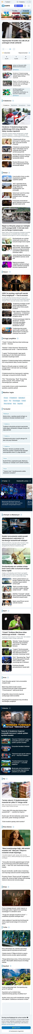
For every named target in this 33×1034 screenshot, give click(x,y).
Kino (14, 403)
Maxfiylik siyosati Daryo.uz (8, 1024)
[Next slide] (14, 49)
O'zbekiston (13, 398)
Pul (10, 400)
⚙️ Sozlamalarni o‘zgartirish (16, 1031)
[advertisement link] (18, 5)
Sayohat (20, 403)
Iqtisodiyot (22, 398)
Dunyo (6, 398)
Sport (5, 400)
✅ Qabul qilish (16, 1027)
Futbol (24, 400)
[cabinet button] (29, 5)
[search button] (24, 5)
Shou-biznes (8, 403)
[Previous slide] (3, 49)
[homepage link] (6, 5)
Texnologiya (16, 400)
